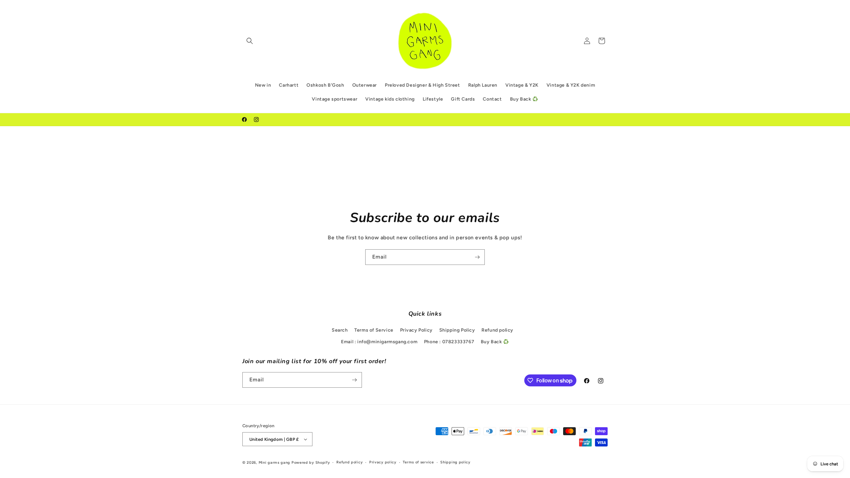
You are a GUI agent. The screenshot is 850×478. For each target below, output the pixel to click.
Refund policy (497, 330)
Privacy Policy (416, 330)
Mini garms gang (275, 462)
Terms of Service (373, 330)
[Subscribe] (477, 257)
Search (340, 330)
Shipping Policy (457, 330)
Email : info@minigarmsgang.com (379, 342)
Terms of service (418, 462)
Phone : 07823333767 (449, 342)
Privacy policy (382, 462)
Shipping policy (455, 462)
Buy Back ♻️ (495, 342)
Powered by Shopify (311, 462)
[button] (249, 41)
